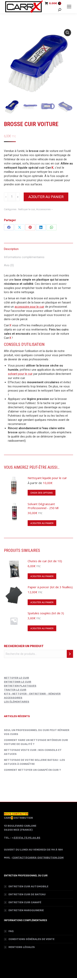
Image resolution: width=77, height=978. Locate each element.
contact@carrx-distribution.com (38, 857)
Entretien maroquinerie (26, 910)
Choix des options (41, 492)
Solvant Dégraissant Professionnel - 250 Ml (43, 506)
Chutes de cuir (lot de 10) (45, 561)
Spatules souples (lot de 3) (46, 613)
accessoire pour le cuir (29, 306)
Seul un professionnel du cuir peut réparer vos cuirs (36, 732)
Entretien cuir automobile (28, 886)
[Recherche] (70, 654)
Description (11, 249)
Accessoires (43, 209)
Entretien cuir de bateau (27, 894)
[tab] (38, 247)
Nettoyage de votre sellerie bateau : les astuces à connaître (34, 761)
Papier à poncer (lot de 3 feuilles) (50, 587)
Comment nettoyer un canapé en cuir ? (32, 769)
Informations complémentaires (24, 257)
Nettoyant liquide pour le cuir (47, 478)
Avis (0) (9, 265)
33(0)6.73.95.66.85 (27, 837)
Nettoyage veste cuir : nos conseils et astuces (33, 752)
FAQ (11, 931)
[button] (67, 32)
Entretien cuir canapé (24, 902)
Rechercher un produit (24, 646)
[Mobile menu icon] (69, 7)
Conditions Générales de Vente (31, 939)
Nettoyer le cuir (26, 209)
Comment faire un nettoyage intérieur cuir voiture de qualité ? (36, 742)
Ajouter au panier (46, 197)
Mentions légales (21, 947)
